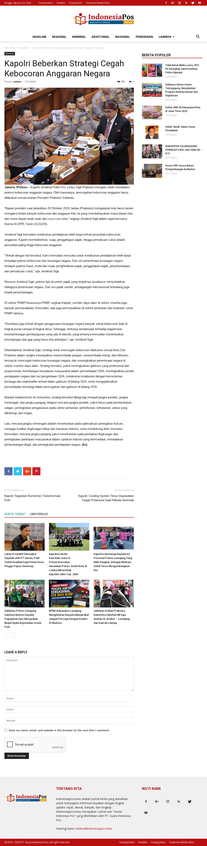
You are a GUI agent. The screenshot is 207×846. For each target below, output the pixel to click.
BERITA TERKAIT (15, 514)
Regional (59, 37)
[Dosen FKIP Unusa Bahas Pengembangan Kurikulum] (152, 171)
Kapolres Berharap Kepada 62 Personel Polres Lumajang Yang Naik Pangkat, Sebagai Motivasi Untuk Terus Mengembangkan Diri (113, 562)
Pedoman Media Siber (98, 2)
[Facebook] (166, 3)
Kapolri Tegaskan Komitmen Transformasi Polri (32, 498)
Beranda (9, 47)
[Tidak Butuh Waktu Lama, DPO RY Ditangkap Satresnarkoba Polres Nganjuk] (152, 70)
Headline (39, 37)
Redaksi (61, 2)
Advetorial (101, 37)
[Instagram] (179, 3)
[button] (198, 37)
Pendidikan (144, 37)
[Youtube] (199, 3)
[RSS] (186, 3)
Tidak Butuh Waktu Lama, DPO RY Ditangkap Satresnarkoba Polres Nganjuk (182, 69)
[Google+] (173, 3)
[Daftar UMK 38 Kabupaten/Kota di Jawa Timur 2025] (152, 113)
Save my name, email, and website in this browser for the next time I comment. (59, 730)
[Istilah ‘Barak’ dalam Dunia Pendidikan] (152, 132)
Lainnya (165, 37)
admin (17, 81)
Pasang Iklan (75, 2)
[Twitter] (193, 3)
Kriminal (79, 37)
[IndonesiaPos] (103, 19)
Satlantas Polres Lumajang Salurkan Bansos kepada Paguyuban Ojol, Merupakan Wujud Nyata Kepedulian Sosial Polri (22, 618)
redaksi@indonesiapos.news (93, 828)
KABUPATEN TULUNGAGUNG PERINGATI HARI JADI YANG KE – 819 (183, 150)
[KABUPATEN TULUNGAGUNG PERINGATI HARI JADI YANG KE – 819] (152, 151)
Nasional (122, 37)
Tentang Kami (45, 2)
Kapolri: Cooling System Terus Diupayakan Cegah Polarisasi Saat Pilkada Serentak (106, 498)
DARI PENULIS (39, 514)
